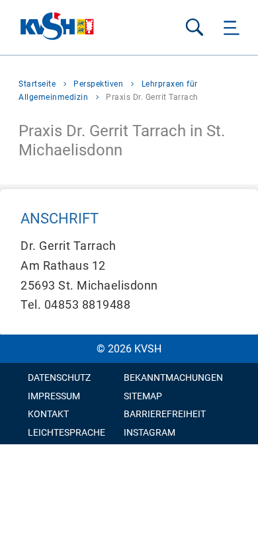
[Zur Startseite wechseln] (58, 27)
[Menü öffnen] (232, 27)
